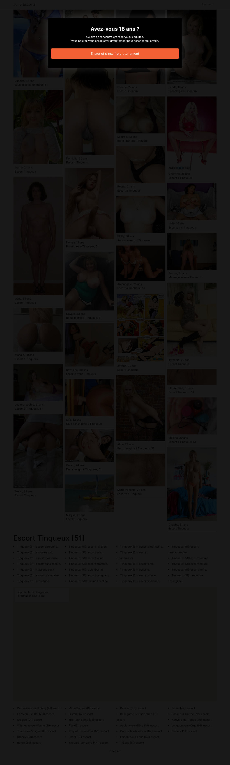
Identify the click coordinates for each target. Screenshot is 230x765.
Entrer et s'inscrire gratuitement (115, 53)
